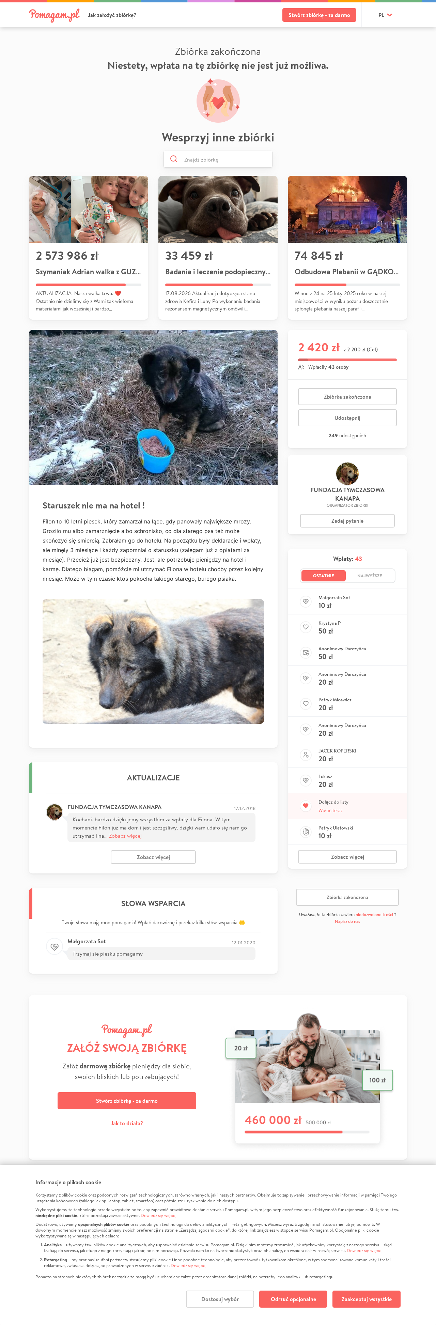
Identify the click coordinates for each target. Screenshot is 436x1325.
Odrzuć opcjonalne (293, 1299)
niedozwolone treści (374, 914)
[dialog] (218, 1245)
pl (381, 15)
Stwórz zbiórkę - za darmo (319, 15)
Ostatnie (323, 576)
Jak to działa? (127, 1123)
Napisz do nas (347, 921)
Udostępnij (347, 418)
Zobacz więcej (125, 835)
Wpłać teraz (330, 810)
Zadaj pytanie (347, 520)
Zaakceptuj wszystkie (367, 1299)
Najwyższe (369, 576)
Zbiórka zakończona (347, 396)
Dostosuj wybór (220, 1299)
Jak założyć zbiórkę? (112, 15)
